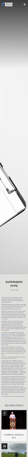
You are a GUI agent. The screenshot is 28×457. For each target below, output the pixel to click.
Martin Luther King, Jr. (6, 335)
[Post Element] (14, 425)
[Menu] (25, 4)
